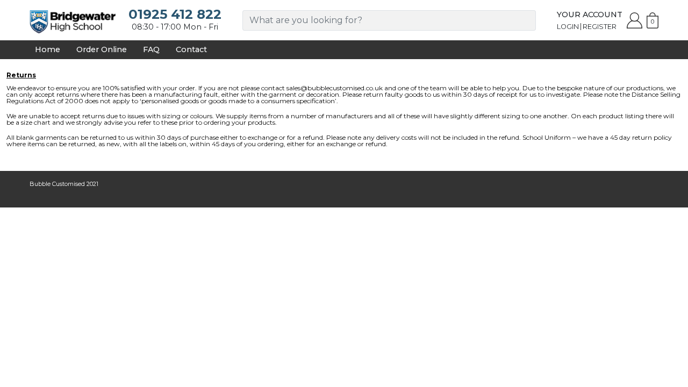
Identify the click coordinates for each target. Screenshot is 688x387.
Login (568, 27)
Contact (191, 49)
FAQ (151, 49)
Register (600, 27)
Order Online (101, 49)
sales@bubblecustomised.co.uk (334, 88)
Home (47, 49)
